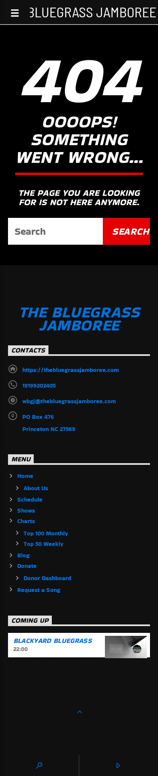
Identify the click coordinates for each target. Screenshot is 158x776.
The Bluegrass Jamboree (79, 11)
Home (25, 476)
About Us (36, 488)
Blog (23, 555)
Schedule (30, 499)
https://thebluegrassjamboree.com (70, 370)
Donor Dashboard (47, 578)
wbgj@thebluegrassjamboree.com (69, 401)
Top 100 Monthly (46, 533)
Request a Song (38, 590)
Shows (26, 510)
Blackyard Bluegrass (52, 641)
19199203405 (39, 385)
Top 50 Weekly (44, 544)
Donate (27, 566)
